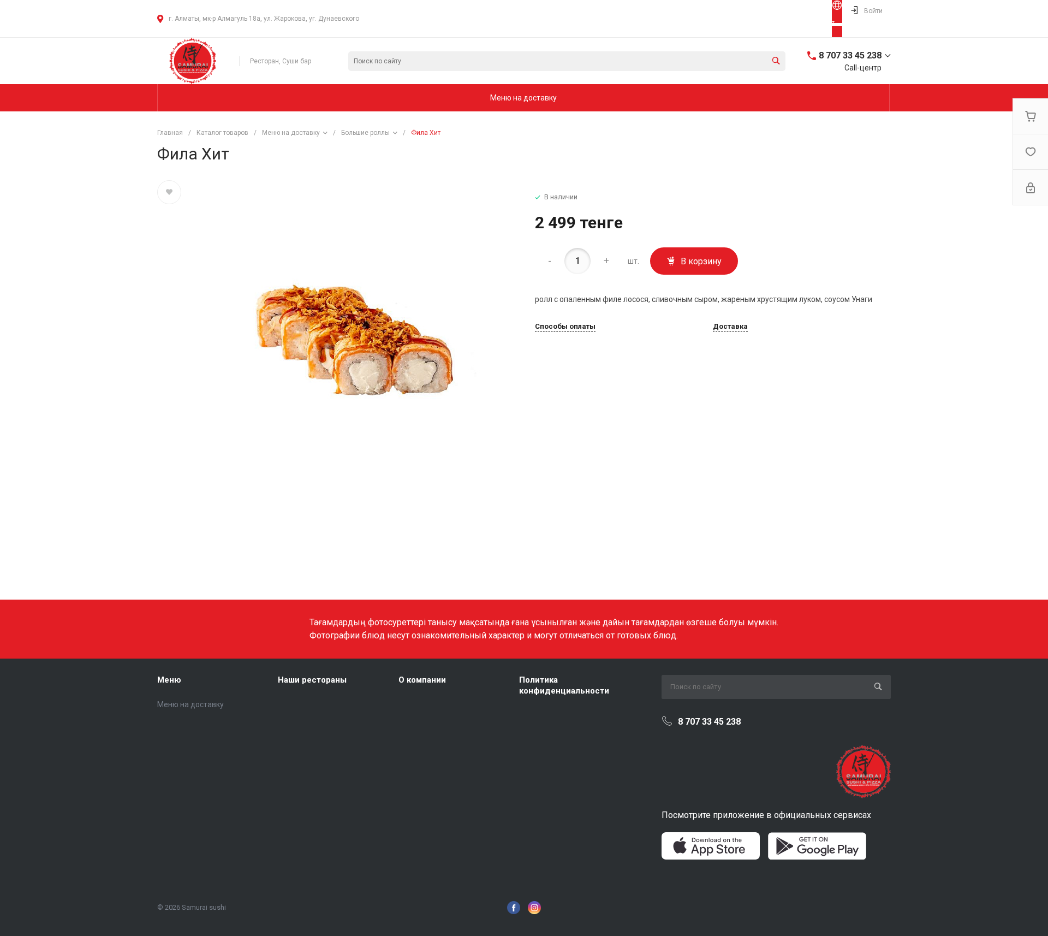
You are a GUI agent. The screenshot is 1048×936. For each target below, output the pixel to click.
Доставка (730, 326)
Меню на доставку (190, 704)
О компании (422, 680)
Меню (169, 680)
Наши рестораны (312, 680)
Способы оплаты (565, 326)
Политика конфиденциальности (564, 685)
